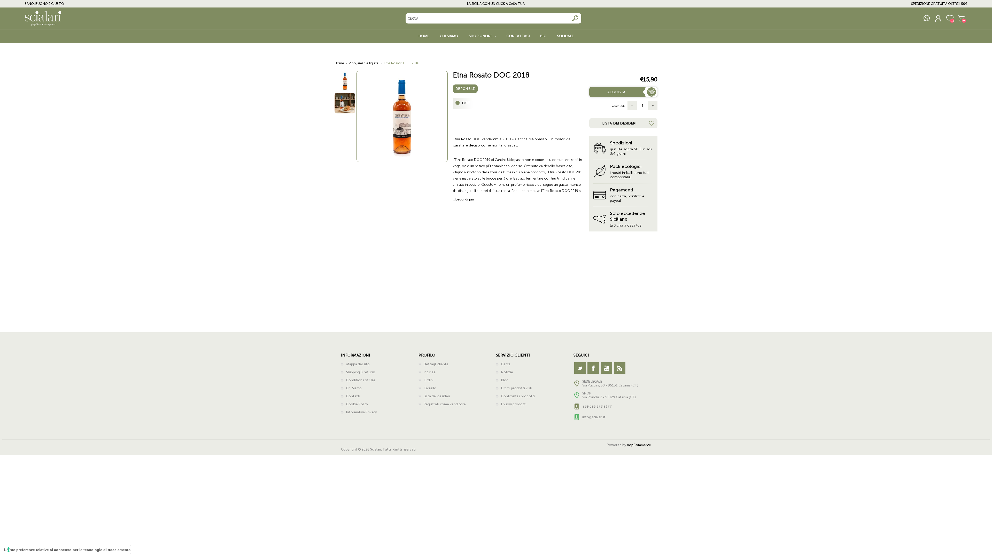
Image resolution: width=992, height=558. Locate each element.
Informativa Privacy (361, 412)
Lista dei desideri (437, 396)
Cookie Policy (357, 404)
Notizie (507, 372)
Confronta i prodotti (518, 396)
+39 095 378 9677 (597, 406)
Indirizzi (430, 372)
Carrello (961, 18)
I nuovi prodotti (513, 404)
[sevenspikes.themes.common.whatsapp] (926, 18)
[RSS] (619, 368)
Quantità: (618, 105)
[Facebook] (593, 368)
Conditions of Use (360, 380)
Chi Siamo (354, 388)
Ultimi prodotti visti (516, 388)
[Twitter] (580, 368)
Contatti (353, 396)
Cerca (575, 18)
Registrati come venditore (445, 404)
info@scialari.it (594, 417)
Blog (504, 380)
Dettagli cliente (436, 364)
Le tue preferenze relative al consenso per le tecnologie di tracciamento (67, 550)
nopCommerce (639, 445)
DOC (466, 103)
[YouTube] (606, 368)
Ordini (428, 380)
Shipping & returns (361, 372)
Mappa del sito (358, 364)
